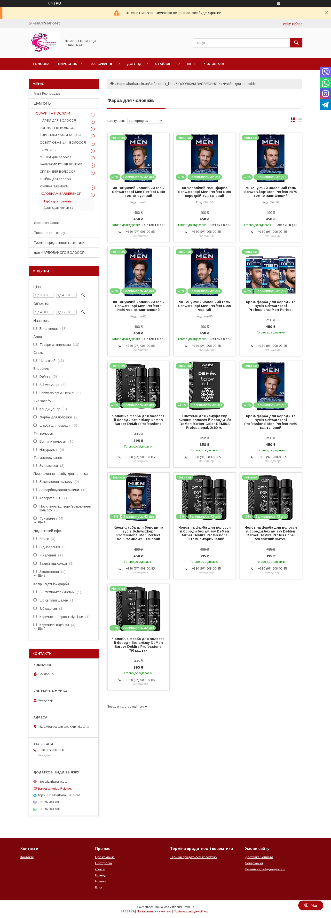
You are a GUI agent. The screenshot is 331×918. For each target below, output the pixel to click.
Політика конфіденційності (265, 869)
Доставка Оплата (48, 223)
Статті (100, 869)
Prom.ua (188, 907)
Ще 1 (41, 522)
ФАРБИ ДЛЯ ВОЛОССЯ (58, 120)
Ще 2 (41, 575)
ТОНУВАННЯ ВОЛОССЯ (58, 128)
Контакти (27, 857)
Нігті (191, 64)
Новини (100, 881)
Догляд (134, 64)
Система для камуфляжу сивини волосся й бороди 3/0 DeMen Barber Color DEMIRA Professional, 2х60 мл (205, 422)
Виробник (67, 64)
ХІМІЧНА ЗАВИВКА (54, 186)
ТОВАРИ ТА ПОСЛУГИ (52, 113)
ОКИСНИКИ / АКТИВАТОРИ (60, 135)
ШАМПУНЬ (42, 103)
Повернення (254, 863)
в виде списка (300, 120)
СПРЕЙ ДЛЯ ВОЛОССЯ (58, 171)
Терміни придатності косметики (59, 243)
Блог (98, 887)
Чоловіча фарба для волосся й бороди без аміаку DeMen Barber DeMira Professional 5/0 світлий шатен (270, 533)
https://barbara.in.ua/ (52, 781)
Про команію (105, 857)
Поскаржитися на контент (154, 911)
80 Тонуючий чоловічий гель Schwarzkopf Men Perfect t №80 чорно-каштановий (138, 306)
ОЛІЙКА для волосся (55, 179)
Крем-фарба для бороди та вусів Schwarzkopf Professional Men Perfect (270, 306)
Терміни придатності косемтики (193, 857)
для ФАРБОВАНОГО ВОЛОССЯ (59, 253)
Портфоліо (103, 863)
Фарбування (101, 64)
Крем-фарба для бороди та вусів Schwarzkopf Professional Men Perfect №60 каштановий (270, 422)
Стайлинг (164, 64)
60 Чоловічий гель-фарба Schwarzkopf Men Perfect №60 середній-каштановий (204, 192)
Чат (314, 905)
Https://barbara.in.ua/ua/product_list (145, 84)
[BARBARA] (44, 51)
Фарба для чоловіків (57, 201)
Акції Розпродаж (47, 93)
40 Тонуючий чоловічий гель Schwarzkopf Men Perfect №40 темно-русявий (138, 192)
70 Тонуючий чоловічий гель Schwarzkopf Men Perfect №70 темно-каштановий (270, 192)
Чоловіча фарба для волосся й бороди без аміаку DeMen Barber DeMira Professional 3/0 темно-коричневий (204, 533)
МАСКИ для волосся (55, 157)
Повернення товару (49, 233)
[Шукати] (296, 42)
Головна (41, 64)
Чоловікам (214, 64)
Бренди (101, 875)
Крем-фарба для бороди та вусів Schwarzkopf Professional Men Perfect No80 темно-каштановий (138, 533)
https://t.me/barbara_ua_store (59, 795)
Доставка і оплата (259, 857)
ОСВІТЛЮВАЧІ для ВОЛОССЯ (63, 142)
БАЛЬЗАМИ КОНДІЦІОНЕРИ (61, 164)
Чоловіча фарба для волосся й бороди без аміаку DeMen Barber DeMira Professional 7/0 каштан (138, 644)
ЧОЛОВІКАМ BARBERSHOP (198, 84)
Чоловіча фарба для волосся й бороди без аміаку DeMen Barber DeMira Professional (138, 420)
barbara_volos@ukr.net (54, 788)
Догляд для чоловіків (58, 207)
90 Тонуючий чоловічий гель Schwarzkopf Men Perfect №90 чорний (204, 306)
